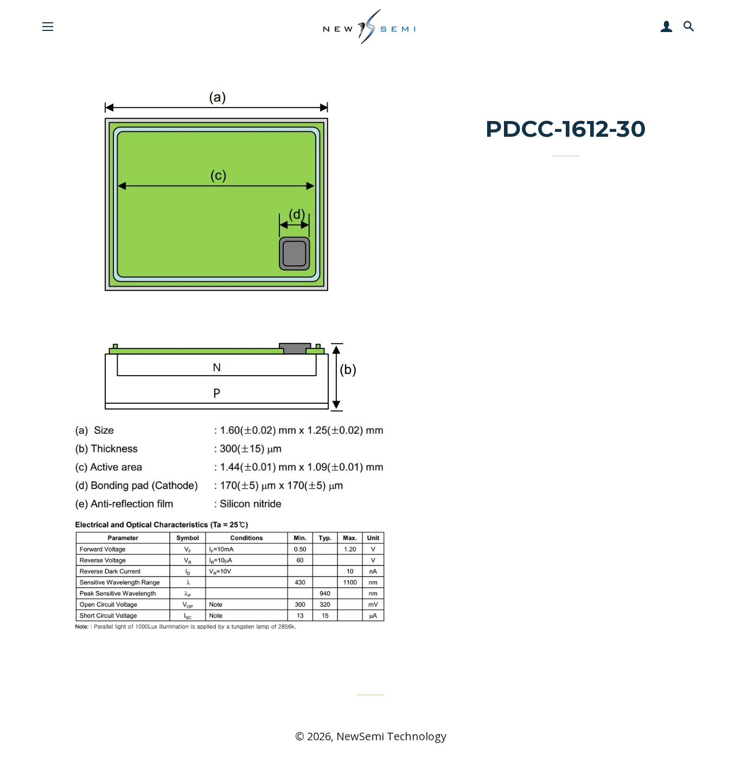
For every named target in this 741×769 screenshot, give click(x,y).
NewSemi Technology (391, 736)
